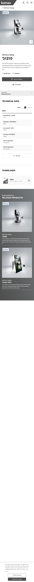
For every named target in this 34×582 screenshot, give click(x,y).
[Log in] (23, 3)
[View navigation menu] (31, 3)
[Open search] (27, 3)
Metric (19, 107)
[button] (17, 574)
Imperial (30, 107)
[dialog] (17, 572)
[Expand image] (31, 42)
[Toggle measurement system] (24, 107)
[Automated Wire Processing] (6, 2)
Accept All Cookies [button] (17, 579)
